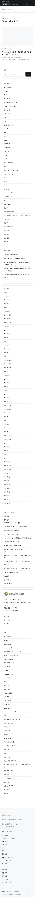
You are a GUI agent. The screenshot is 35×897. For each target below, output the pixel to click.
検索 (28, 74)
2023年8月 (7, 413)
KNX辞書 (6, 576)
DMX (5, 121)
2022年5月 (7, 454)
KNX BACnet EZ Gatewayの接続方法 (15, 258)
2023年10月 (7, 409)
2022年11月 (7, 435)
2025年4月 (7, 345)
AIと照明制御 (8, 87)
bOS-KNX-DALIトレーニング (12, 102)
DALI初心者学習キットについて (13, 572)
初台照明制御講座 (9, 211)
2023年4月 (7, 428)
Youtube (6, 624)
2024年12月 (7, 360)
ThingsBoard (8, 193)
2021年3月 (7, 496)
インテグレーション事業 (11, 534)
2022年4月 (7, 458)
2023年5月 (7, 424)
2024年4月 (7, 390)
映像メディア (8, 219)
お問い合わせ (8, 583)
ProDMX (6, 178)
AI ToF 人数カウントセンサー (12, 545)
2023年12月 (7, 405)
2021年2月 (7, 499)
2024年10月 (7, 367)
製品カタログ (14, 4)
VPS (5, 200)
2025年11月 (7, 319)
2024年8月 (7, 375)
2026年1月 (7, 311)
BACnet (6, 95)
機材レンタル (6, 841)
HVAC (6, 129)
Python (6, 181)
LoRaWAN (7, 147)
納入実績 (6, 238)
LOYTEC (6, 151)
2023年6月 (7, 420)
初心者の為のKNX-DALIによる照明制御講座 (17, 215)
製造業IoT (7, 242)
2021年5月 (7, 492)
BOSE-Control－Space (11, 106)
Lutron (6, 155)
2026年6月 (7, 292)
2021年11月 (7, 469)
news (5, 166)
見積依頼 (4, 844)
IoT (10, 48)
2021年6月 (7, 488)
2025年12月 (7, 315)
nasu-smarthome (9, 162)
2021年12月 (7, 465)
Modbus (6, 159)
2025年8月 (7, 330)
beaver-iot (7, 98)
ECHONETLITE (8, 125)
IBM (5, 132)
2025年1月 (7, 356)
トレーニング (8, 204)
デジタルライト (8, 616)
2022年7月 (7, 450)
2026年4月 (7, 300)
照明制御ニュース (7, 882)
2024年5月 (7, 386)
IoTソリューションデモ (8, 838)
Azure (6, 91)
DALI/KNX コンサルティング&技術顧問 (15, 526)
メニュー (29, 9)
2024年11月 (7, 364)
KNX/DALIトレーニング (9, 857)
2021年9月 (7, 477)
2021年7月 (7, 484)
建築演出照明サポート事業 (12, 530)
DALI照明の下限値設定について (13, 254)
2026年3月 (7, 304)
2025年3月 (7, 349)
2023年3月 (7, 431)
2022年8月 (7, 447)
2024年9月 (7, 371)
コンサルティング (7, 860)
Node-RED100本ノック (11, 170)
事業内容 (6, 520)
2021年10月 (7, 473)
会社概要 (6, 516)
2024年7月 (7, 379)
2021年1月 (7, 503)
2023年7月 (7, 416)
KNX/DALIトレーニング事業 (12, 523)
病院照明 (6, 230)
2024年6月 (7, 383)
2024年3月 (7, 394)
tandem (6, 189)
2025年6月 (7, 337)
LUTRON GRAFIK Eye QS (12, 542)
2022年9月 (7, 443)
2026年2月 (7, 307)
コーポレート (6, 4)
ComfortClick (8, 110)
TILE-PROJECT (8, 196)
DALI (5, 117)
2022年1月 (7, 462)
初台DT (6, 208)
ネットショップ (8, 620)
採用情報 (4, 876)
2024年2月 (7, 398)
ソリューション (24, 4)
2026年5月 (7, 296)
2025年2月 (7, 352)
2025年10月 (7, 322)
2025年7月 (7, 334)
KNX (5, 140)
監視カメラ (7, 234)
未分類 (6, 223)
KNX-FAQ (7, 144)
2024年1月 (7, 401)
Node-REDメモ (8, 174)
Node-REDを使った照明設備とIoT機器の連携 (17, 538)
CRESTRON (7, 114)
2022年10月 (7, 439)
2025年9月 (7, 326)
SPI (5, 185)
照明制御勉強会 (8, 226)
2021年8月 (7, 480)
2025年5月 (7, 341)
